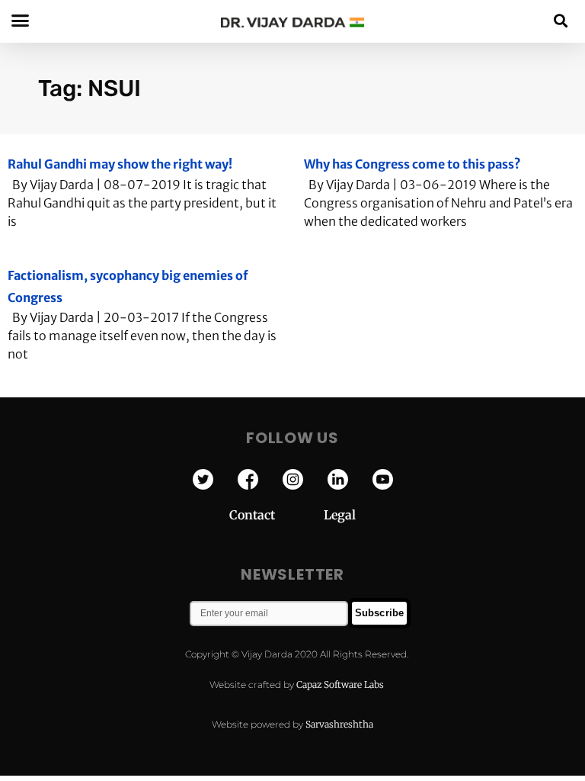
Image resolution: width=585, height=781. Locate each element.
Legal (340, 514)
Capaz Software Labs (340, 684)
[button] (561, 20)
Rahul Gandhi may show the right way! (120, 164)
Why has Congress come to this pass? (412, 164)
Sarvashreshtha (339, 724)
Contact (276, 514)
